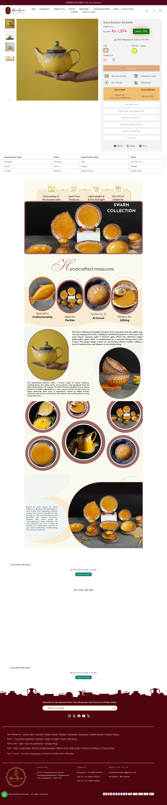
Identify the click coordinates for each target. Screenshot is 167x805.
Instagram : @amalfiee (119, 776)
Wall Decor (72, 739)
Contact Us (36, 753)
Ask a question (131, 131)
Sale (21, 743)
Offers (74, 12)
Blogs (55, 743)
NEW (34, 9)
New (27, 743)
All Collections (36, 743)
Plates (48, 734)
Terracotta (59, 9)
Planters (39, 739)
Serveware (84, 734)
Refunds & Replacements (43, 748)
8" (106, 50)
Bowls (55, 734)
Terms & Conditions (91, 748)
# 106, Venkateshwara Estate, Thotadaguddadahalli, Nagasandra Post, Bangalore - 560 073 (53, 775)
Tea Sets (39, 734)
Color (138, 46)
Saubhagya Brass (102, 9)
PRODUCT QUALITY (131, 118)
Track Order (25, 748)
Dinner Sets (28, 734)
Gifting (48, 743)
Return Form (62, 748)
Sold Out (23, 651)
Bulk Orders (75, 748)
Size (105, 46)
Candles (55, 739)
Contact (131, 138)
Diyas (63, 739)
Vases (47, 739)
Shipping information (131, 111)
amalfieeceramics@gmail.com (122, 772)
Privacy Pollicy (108, 748)
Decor (72, 9)
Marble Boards (97, 734)
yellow (134, 50)
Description (131, 104)
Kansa (116, 9)
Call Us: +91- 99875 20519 (88, 781)
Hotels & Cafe (88, 12)
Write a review (83, 574)
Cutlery (108, 734)
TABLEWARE (84, 9)
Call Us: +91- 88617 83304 (88, 776)
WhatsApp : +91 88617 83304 (89, 772)
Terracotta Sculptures (24, 739)
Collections (127, 9)
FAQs (15, 748)
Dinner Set (44, 9)
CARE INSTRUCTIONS (131, 124)
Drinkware (72, 734)
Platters (62, 734)
